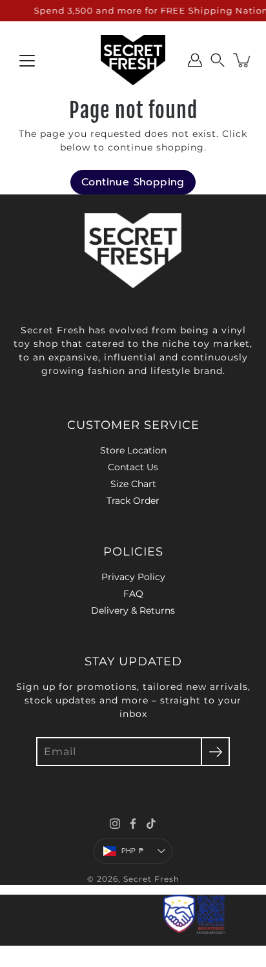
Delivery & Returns (133, 610)
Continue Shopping (133, 182)
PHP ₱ (132, 851)
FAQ (133, 593)
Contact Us (133, 467)
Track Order (133, 500)
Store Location (133, 450)
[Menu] (27, 60)
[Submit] (215, 751)
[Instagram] (115, 823)
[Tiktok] (151, 823)
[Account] (195, 60)
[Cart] (242, 60)
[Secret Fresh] (133, 60)
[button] (217, 60)
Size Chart (133, 484)
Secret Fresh (151, 879)
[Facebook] (133, 823)
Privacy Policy (133, 577)
